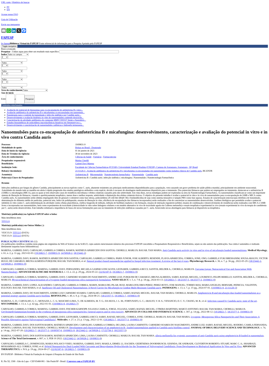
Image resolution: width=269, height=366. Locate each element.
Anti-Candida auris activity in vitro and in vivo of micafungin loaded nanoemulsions (205, 250)
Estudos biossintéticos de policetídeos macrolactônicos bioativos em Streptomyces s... (44, 122)
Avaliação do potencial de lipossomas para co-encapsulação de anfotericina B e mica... (45, 110)
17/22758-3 (107, 330)
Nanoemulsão (138, 174)
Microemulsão (96, 174)
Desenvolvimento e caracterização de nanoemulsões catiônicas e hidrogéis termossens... (45, 125)
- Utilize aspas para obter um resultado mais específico (30, 51)
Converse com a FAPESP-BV (81, 361)
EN (8, 9)
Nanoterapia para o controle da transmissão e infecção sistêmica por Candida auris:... (44, 115)
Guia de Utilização (9, 19)
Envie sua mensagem (10, 24)
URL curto (6, 2)
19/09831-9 (54, 253)
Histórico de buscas (20, 2)
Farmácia (97, 157)
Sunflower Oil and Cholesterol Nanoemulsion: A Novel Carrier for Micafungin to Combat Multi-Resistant (101, 287)
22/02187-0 (105, 272)
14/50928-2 (66, 253)
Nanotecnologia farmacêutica (117, 174)
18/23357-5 (183, 279)
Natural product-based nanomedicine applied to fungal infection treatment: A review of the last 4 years (138, 261)
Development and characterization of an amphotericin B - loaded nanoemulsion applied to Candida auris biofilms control (129, 327)
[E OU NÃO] (4, 57)
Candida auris (152, 174)
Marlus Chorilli (82, 160)
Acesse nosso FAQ (9, 14)
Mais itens (5, 218)
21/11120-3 (230, 287)
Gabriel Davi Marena (84, 163)
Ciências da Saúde (83, 157)
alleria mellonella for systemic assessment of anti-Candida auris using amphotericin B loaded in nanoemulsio (209, 335)
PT (8, 7)
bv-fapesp (5, 43)
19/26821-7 (41, 253)
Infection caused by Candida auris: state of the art (232, 301)
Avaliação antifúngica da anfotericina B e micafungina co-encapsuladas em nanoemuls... (46, 112)
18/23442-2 (79, 253)
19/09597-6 (56, 330)
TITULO (6, 221)
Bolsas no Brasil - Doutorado (88, 147)
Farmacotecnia (109, 157)
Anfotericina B (81, 174)
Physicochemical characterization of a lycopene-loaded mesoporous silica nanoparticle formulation (61, 279)
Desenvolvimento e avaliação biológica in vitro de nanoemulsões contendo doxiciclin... (45, 117)
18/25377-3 (196, 279)
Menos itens (15, 218)
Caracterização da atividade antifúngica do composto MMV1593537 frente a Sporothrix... (46, 120)
